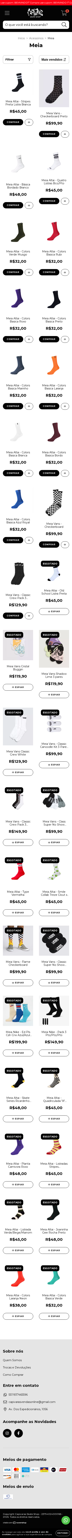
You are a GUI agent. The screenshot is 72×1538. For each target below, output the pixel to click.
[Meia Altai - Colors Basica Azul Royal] (29, 540)
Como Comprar (13, 1374)
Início (21, 38)
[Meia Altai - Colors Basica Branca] (29, 473)
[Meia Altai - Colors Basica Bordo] (65, 473)
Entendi (62, 1533)
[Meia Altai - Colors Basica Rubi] (65, 272)
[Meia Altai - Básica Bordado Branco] (29, 205)
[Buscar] (64, 24)
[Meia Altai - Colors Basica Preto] (65, 339)
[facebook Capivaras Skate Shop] (18, 1433)
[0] (64, 14)
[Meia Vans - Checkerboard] (65, 544)
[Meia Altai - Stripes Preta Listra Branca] (29, 122)
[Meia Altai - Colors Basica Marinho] (29, 406)
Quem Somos (12, 1360)
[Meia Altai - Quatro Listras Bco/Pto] (65, 201)
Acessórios (36, 38)
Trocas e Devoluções (17, 1367)
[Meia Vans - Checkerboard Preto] (65, 134)
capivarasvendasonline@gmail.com (32, 1402)
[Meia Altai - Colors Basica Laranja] (65, 406)
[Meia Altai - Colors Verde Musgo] (29, 272)
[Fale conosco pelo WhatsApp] (65, 1520)
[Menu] (7, 13)
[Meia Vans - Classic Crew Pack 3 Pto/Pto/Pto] (29, 616)
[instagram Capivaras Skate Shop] (7, 1433)
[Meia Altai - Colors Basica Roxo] (29, 339)
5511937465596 (18, 1394)
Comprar (13, 122)
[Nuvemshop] (15, 1523)
